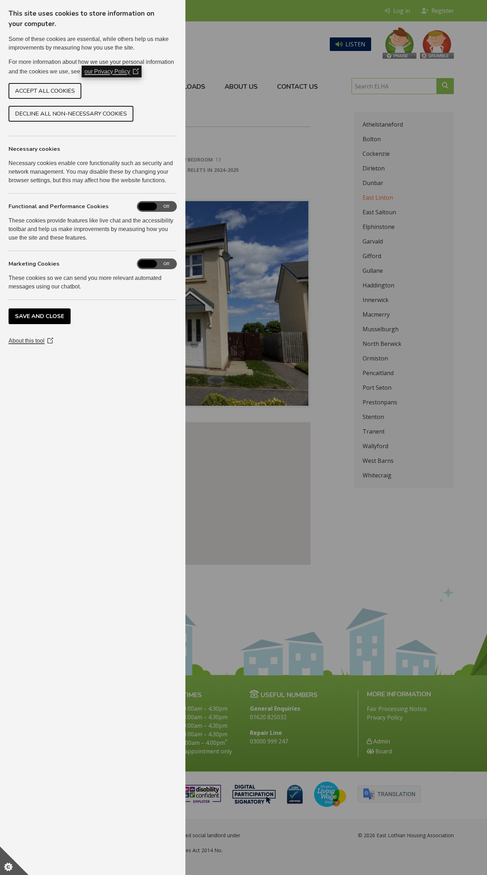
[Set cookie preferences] (14, 860)
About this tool (31, 341)
